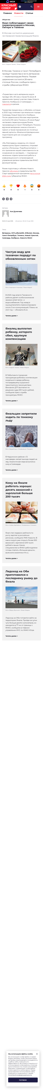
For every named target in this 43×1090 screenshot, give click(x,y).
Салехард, (6, 238)
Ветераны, (6, 233)
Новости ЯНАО (26, 238)
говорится (6, 104)
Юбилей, (29, 233)
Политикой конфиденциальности (20, 1075)
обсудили (14, 171)
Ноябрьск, (15, 238)
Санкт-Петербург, (9, 235)
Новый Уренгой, (31, 235)
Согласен (23, 1080)
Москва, (36, 233)
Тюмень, (21, 235)
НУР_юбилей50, (18, 233)
